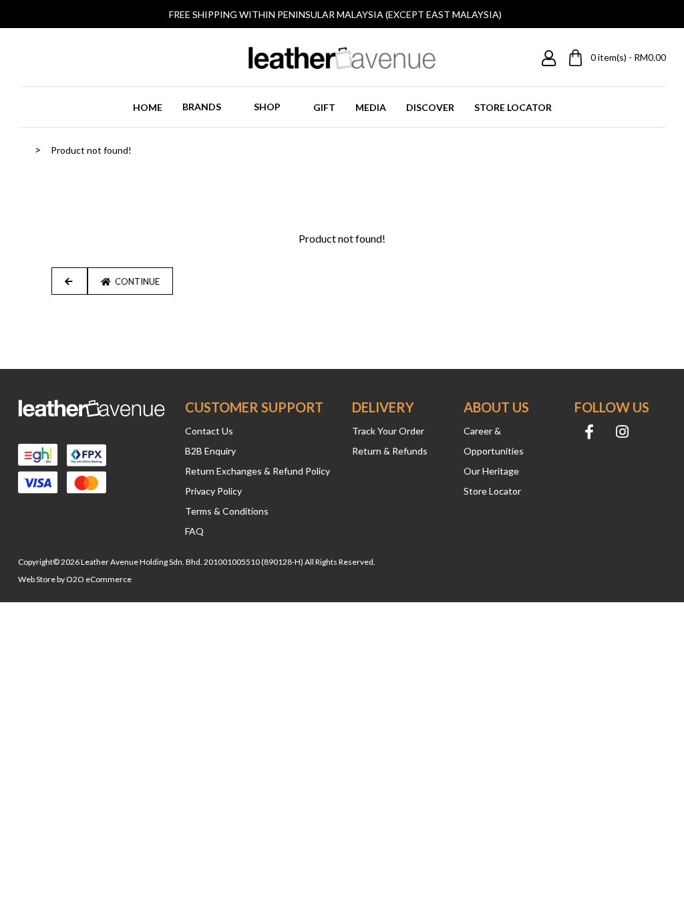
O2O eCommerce (99, 579)
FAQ (194, 531)
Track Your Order (388, 430)
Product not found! (91, 150)
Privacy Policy (213, 491)
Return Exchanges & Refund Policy (257, 471)
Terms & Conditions (227, 511)
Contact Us (209, 430)
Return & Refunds (390, 450)
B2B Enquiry (210, 450)
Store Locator (492, 491)
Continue (135, 281)
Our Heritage (491, 471)
